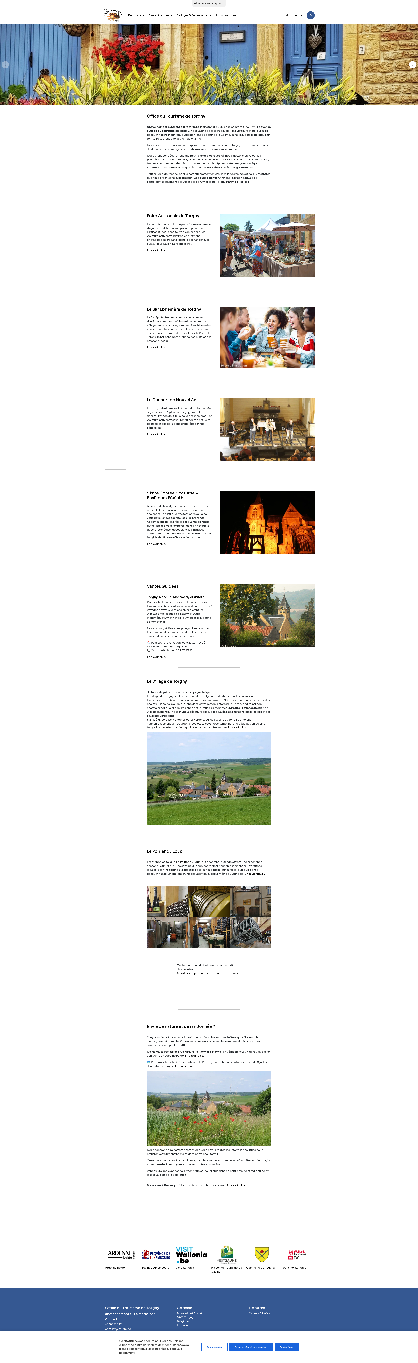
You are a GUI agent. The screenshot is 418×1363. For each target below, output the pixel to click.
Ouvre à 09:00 (258, 1313)
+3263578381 (113, 1324)
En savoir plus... (157, 250)
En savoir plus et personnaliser (251, 1347)
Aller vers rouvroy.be (207, 3)
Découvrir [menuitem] (134, 15)
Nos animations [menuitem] (159, 15)
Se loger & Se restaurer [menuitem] (193, 15)
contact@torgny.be (118, 1329)
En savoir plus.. (194, 1055)
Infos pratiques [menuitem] (226, 15)
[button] (412, 64)
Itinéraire (183, 1325)
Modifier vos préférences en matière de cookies (208, 973)
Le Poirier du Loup (188, 862)
